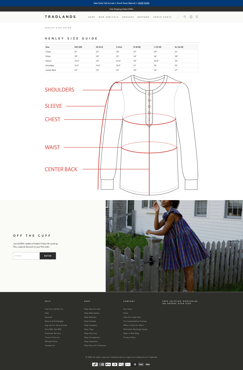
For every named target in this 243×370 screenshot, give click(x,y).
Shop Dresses (90, 321)
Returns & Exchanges (54, 321)
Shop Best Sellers (91, 313)
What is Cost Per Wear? (133, 325)
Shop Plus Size (90, 333)
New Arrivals (109, 17)
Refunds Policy (51, 341)
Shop (91, 17)
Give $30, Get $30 (53, 329)
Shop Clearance (91, 341)
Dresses (128, 17)
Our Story (127, 309)
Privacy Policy (129, 337)
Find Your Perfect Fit (54, 309)
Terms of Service (52, 337)
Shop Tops (88, 329)
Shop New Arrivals (92, 309)
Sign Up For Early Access (56, 325)
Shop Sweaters (90, 325)
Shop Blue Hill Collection (95, 345)
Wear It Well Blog (131, 333)
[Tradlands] (60, 16)
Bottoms (144, 17)
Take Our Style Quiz (132, 317)
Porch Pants (162, 17)
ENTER (48, 255)
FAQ (47, 313)
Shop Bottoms (90, 317)
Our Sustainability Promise (135, 321)
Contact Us (50, 345)
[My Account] (191, 16)
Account (48, 317)
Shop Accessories (92, 337)
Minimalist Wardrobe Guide (135, 329)
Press (125, 313)
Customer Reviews (53, 333)
